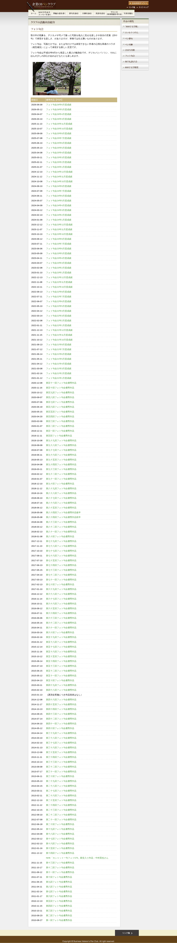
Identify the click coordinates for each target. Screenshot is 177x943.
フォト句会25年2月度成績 (58, 162)
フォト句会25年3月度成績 (58, 157)
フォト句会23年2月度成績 (58, 268)
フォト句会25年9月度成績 (58, 133)
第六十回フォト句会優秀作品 (60, 632)
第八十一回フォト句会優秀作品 (61, 531)
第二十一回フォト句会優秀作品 (61, 819)
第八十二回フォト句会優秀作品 (61, 527)
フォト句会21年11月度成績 (59, 335)
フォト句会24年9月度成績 (58, 186)
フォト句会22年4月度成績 (58, 311)
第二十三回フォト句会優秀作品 (61, 810)
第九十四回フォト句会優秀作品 (61, 464)
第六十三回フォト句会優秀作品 (61, 618)
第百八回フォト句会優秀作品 (60, 397)
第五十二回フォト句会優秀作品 (61, 671)
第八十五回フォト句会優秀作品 (61, 507)
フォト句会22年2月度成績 (58, 320)
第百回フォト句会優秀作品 (59, 435)
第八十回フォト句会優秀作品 (60, 536)
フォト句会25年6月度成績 (58, 143)
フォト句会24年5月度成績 (58, 200)
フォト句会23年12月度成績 (59, 224)
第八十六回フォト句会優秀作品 (61, 503)
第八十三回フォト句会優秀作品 (61, 522)
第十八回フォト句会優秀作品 (60, 834)
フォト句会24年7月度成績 (58, 191)
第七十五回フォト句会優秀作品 (61, 560)
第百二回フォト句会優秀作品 (60, 426)
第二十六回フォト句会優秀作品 (61, 795)
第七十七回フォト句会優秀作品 (61, 551)
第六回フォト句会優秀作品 (59, 896)
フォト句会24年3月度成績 (58, 210)
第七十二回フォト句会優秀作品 (61, 575)
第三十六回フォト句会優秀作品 (61, 747)
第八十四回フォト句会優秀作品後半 (63, 512)
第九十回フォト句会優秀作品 (60, 483)
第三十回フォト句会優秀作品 (60, 776)
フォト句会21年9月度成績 (58, 344)
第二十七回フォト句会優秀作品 (61, 791)
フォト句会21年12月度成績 (59, 330)
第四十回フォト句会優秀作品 (60, 728)
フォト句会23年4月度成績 (58, 258)
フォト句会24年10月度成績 (59, 181)
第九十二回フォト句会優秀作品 (61, 474)
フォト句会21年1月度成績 (58, 378)
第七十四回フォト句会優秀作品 (61, 565)
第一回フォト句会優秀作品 (59, 920)
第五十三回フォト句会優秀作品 (61, 666)
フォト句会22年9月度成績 (58, 292)
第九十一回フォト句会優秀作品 (61, 479)
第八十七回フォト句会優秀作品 (61, 498)
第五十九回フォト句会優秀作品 (61, 637)
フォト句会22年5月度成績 (58, 306)
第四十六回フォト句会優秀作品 (61, 699)
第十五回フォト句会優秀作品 (60, 848)
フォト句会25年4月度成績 (58, 152)
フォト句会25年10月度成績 (59, 128)
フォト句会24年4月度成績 (58, 205)
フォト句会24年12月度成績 (59, 172)
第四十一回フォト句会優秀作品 (61, 723)
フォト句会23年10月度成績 (59, 234)
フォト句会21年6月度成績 (58, 354)
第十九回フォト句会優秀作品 (60, 829)
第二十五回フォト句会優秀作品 (61, 800)
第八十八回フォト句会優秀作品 (61, 493)
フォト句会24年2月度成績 (58, 215)
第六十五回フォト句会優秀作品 (61, 608)
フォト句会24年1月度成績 (58, 220)
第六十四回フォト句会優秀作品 (61, 613)
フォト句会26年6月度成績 (58, 104)
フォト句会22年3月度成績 (58, 316)
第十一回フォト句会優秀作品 (60, 872)
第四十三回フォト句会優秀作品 (61, 714)
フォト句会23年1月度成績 (58, 272)
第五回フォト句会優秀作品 (59, 901)
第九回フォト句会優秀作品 (59, 882)
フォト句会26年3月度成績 (58, 119)
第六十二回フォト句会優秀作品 (61, 623)
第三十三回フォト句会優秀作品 (61, 762)
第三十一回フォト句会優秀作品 (61, 771)
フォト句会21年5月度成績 (58, 359)
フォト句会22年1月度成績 (58, 325)
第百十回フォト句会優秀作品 (60, 388)
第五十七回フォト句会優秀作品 (61, 647)
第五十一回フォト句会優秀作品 (61, 675)
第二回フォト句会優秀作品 (59, 915)
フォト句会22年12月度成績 (59, 277)
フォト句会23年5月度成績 (58, 253)
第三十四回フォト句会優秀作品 (61, 757)
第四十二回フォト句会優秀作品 (61, 719)
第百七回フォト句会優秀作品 (60, 402)
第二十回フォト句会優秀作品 (60, 824)
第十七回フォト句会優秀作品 (60, 839)
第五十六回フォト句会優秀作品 (61, 651)
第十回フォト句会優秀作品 (59, 877)
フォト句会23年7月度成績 (58, 244)
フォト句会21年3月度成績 (58, 368)
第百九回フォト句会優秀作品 (60, 392)
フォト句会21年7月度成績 (58, 349)
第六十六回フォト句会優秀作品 (61, 603)
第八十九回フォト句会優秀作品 (61, 488)
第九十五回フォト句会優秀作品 (61, 459)
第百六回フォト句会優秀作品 (60, 407)
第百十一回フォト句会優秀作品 (61, 383)
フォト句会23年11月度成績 (59, 229)
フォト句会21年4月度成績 (58, 364)
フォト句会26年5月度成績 (58, 109)
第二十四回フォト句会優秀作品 (61, 805)
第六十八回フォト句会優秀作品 (61, 594)
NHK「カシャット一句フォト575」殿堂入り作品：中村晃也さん (77, 858)
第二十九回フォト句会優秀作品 (61, 781)
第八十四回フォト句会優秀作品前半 (63, 517)
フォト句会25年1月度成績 (58, 167)
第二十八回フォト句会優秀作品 (61, 786)
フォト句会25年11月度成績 (59, 124)
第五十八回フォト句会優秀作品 (61, 642)
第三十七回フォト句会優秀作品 (61, 743)
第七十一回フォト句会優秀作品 (61, 579)
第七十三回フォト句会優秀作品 (61, 570)
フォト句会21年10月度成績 (59, 340)
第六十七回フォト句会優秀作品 (61, 599)
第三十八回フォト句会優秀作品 (61, 738)
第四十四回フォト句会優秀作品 (61, 709)
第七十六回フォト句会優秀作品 (61, 555)
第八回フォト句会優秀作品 (59, 886)
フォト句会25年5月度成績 (58, 148)
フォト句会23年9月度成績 (58, 239)
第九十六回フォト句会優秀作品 (61, 455)
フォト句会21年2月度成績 (58, 373)
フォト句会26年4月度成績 (58, 114)
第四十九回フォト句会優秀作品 (61, 685)
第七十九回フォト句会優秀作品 (61, 541)
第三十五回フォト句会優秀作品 (61, 752)
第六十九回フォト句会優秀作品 (61, 589)
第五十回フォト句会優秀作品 (60, 680)
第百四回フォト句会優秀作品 (60, 416)
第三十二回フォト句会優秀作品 (61, 767)
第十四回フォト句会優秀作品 (60, 853)
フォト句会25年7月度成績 (58, 138)
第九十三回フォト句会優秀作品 (61, 469)
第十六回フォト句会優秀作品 (60, 843)
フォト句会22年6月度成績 (58, 301)
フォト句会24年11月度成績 (59, 176)
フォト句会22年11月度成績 (59, 282)
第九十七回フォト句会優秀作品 (61, 450)
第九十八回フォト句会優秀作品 (61, 445)
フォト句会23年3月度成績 (58, 263)
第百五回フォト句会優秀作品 (60, 411)
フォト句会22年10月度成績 (59, 287)
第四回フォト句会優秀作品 (59, 906)
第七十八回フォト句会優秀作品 (61, 546)
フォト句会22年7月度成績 (58, 296)
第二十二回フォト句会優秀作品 (61, 815)
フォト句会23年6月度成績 (58, 248)
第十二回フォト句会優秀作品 (60, 867)
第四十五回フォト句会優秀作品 (61, 704)
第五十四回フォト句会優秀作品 (61, 661)
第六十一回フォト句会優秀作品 (61, 627)
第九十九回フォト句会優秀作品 (61, 440)
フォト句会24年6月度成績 (58, 196)
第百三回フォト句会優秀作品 (60, 421)
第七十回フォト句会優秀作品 (60, 584)
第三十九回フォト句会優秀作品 (61, 733)
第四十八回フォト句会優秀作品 (61, 690)
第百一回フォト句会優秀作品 (60, 431)
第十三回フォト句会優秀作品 (60, 863)
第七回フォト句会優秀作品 (59, 891)
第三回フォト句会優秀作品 (59, 910)
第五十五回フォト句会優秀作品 (61, 656)
